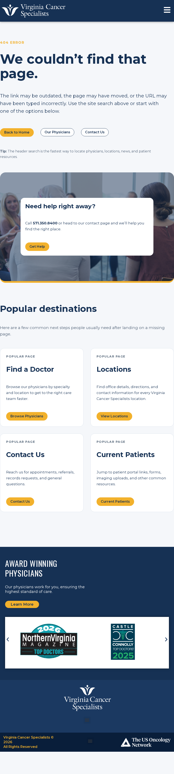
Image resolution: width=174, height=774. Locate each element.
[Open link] (167, 10)
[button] (7, 639)
